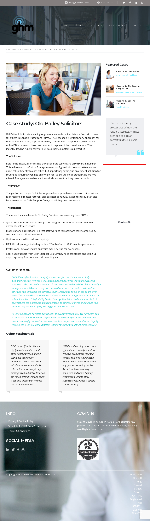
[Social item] (7, 449)
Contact (137, 25)
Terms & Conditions (19, 431)
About (79, 25)
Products (96, 25)
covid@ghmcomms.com (90, 429)
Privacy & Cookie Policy (20, 421)
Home (64, 25)
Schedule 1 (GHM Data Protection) (27, 426)
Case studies (117, 25)
